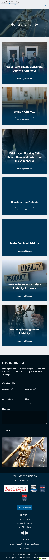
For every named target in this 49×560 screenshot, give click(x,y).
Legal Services (24, 20)
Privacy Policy (24, 548)
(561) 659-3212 (24, 519)
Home (11, 543)
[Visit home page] (10, 3)
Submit (9, 429)
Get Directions (24, 527)
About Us (19, 543)
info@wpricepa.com (24, 523)
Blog (27, 543)
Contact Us (35, 543)
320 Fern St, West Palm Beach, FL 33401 (24, 554)
